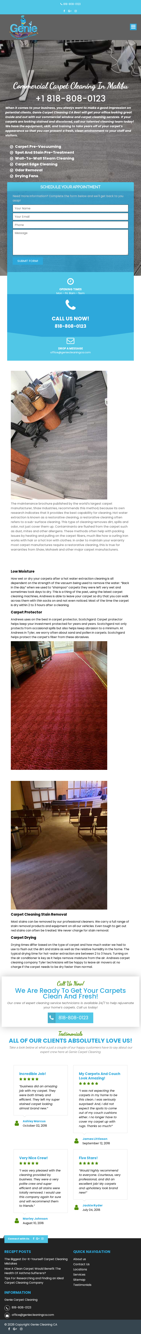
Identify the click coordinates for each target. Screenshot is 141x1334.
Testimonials (82, 1285)
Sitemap (79, 1280)
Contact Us (81, 1264)
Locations (80, 1269)
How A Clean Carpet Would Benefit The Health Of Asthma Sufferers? (32, 1271)
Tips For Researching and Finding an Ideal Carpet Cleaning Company (34, 1280)
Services (79, 1274)
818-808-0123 (73, 1018)
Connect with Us (18, 1238)
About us (79, 1259)
